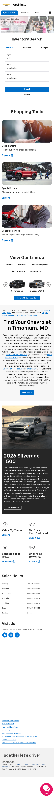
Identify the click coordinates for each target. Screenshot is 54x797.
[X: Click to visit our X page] (11, 634)
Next (48, 284)
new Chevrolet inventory (17, 355)
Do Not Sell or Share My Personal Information (19, 743)
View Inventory (13, 507)
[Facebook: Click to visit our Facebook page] (5, 634)
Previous (5, 284)
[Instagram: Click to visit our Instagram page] (17, 634)
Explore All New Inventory (27, 298)
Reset (27, 95)
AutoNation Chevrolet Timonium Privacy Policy (19, 736)
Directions (25, 13)
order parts (32, 369)
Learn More (27, 392)
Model (9, 75)
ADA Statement (8, 724)
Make (9, 65)
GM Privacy (34, 764)
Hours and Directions (10, 727)
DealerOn (19, 764)
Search (27, 89)
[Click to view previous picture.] (4, 25)
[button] (9, 12)
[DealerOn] (8, 762)
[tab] (9, 47)
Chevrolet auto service (13, 369)
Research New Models (10, 721)
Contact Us (6, 730)
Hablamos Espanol (9, 740)
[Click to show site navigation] (50, 13)
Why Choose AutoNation (11, 733)
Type (9, 55)
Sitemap (26, 764)
